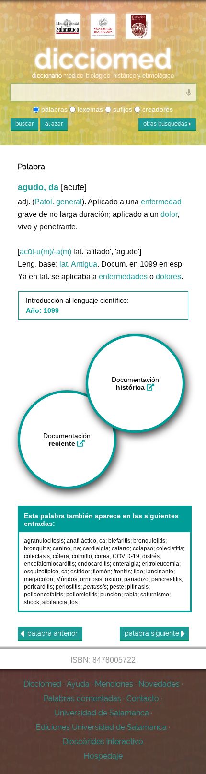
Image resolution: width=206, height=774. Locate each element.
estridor (80, 571)
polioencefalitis (43, 594)
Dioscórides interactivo (103, 741)
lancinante (159, 571)
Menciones (114, 684)
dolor (168, 214)
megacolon (38, 579)
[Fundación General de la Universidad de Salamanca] (138, 27)
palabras (53, 109)
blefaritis (119, 540)
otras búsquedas (166, 123)
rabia (130, 594)
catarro (121, 548)
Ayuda (78, 684)
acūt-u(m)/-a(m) (45, 252)
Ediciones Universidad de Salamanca (101, 727)
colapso (143, 548)
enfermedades (123, 277)
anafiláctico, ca (86, 540)
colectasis (37, 556)
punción (110, 594)
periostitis (68, 586)
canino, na (66, 548)
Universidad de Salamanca (101, 712)
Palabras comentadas (82, 698)
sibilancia (54, 602)
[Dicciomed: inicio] (103, 58)
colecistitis (169, 548)
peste (117, 586)
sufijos (121, 109)
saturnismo (154, 594)
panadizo (136, 579)
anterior (52, 633)
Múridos (66, 579)
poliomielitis (81, 594)
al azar (54, 123)
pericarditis (38, 586)
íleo (138, 571)
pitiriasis (138, 586)
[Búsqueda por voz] (188, 92)
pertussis (95, 586)
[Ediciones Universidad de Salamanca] (67, 27)
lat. (64, 264)
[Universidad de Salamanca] (103, 27)
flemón (102, 571)
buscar (24, 123)
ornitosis (91, 579)
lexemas (89, 109)
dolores (168, 277)
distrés (151, 556)
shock (31, 602)
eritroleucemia (160, 563)
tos (74, 602)
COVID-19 (126, 556)
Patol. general (58, 202)
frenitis (122, 571)
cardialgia (96, 548)
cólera (61, 556)
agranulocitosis (44, 540)
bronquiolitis (149, 540)
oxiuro (113, 579)
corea (102, 556)
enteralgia (126, 563)
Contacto (142, 698)
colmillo (82, 556)
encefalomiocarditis (49, 563)
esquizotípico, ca (46, 571)
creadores (156, 109)
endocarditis (94, 563)
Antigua (84, 264)
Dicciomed (42, 684)
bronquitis (37, 548)
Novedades (159, 684)
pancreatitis (166, 579)
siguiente (153, 633)
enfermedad (161, 202)
